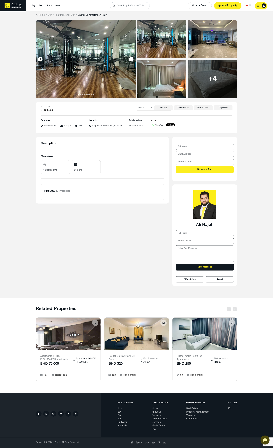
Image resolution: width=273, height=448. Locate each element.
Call (221, 279)
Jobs (57, 6)
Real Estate (192, 409)
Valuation (191, 415)
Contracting (192, 419)
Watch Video (203, 108)
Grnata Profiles (159, 419)
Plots (49, 6)
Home (42, 15)
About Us (122, 426)
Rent (41, 6)
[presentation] (40, 59)
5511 (230, 409)
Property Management (197, 412)
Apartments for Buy (65, 15)
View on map (183, 108)
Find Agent (122, 422)
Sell (119, 419)
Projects (156, 415)
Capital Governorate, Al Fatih (107, 126)
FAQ (154, 429)
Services (156, 422)
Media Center (159, 426)
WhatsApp (191, 279)
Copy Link (223, 108)
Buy (33, 6)
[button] (78, 94)
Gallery (163, 108)
